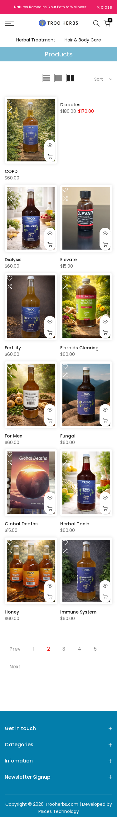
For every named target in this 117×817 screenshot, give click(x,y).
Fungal (68, 436)
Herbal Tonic (74, 524)
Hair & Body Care (83, 40)
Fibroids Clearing (79, 348)
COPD (11, 171)
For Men (13, 436)
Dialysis (13, 259)
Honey (12, 612)
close (106, 7)
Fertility (13, 348)
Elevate (68, 259)
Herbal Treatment (35, 40)
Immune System (78, 612)
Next (15, 666)
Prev (15, 648)
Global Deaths (21, 524)
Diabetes (70, 105)
